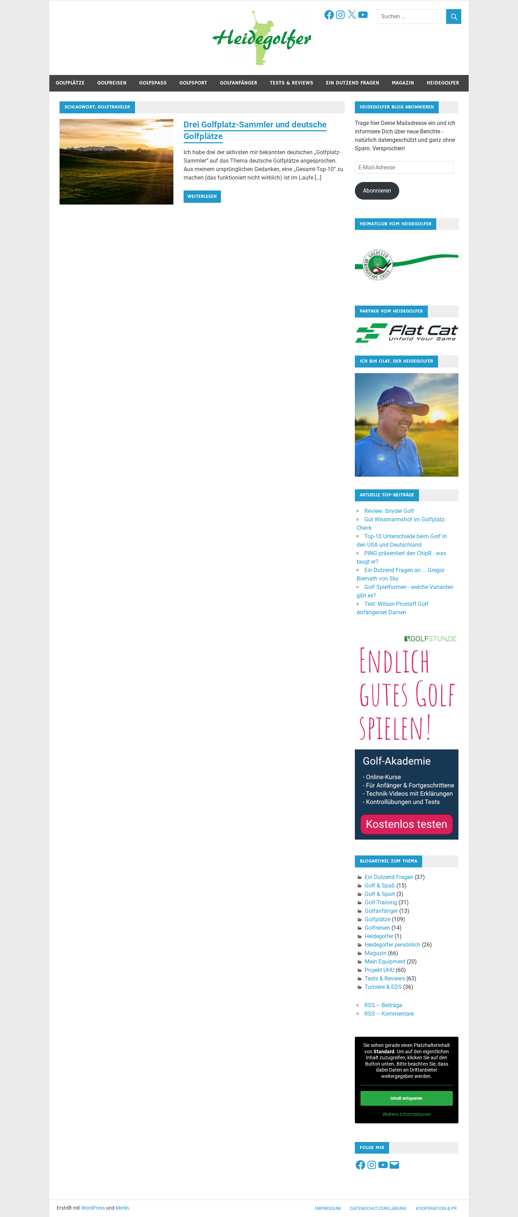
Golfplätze (70, 83)
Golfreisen (112, 83)
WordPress (93, 1208)
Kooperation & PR (436, 1208)
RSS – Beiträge (383, 1005)
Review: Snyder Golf (389, 511)
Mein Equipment (385, 961)
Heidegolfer (443, 83)
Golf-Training (381, 902)
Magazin (403, 83)
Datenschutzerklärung (378, 1208)
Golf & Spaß (380, 885)
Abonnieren (377, 190)
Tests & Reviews (291, 83)
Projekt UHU (379, 970)
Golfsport (193, 83)
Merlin (122, 1208)
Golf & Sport (380, 894)
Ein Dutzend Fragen (352, 83)
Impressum (328, 1208)
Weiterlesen (202, 196)
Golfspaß (153, 83)
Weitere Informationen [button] (406, 1114)
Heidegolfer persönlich (392, 944)
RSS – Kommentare (389, 1013)
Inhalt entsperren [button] (406, 1098)
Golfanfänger (238, 83)
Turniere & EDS (383, 987)
